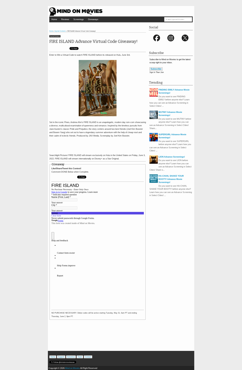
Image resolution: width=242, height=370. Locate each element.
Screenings (78, 19)
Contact (88, 357)
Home (54, 19)
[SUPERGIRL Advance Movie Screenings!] (153, 140)
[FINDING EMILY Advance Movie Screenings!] (153, 96)
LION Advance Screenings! (172, 157)
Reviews (65, 19)
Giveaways (93, 19)
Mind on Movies (72, 368)
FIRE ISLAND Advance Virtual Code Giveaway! (93, 41)
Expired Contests (55, 36)
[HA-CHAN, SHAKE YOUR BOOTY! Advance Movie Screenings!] (153, 182)
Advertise (71, 357)
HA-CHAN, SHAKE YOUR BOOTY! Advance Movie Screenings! (171, 179)
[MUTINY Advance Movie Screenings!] (153, 118)
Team (80, 357)
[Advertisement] (97, 145)
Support (61, 357)
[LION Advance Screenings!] (153, 163)
